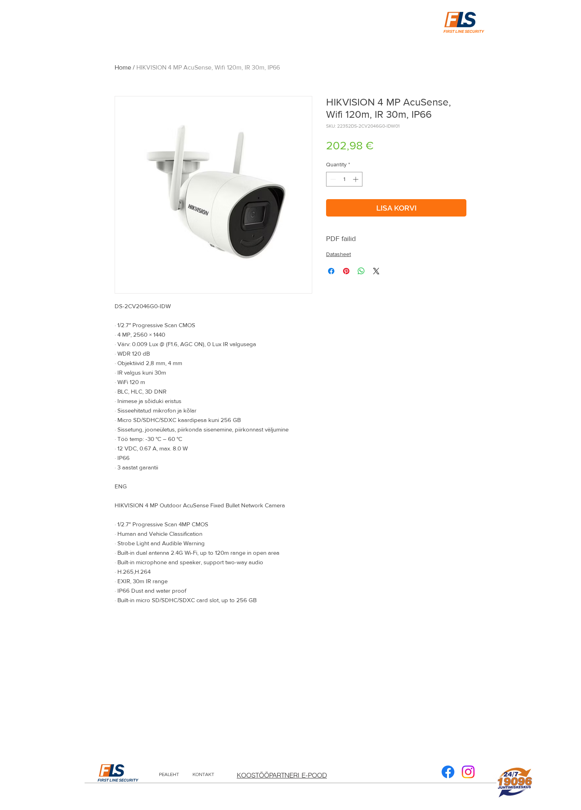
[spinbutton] (344, 179)
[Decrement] (332, 179)
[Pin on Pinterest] (346, 271)
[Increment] (356, 179)
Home (123, 67)
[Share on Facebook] (331, 271)
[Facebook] (448, 771)
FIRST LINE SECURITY (118, 780)
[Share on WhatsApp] (361, 271)
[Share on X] (376, 271)
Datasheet (338, 254)
